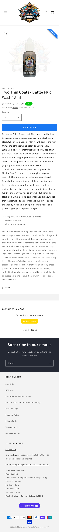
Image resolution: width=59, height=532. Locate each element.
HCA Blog (9, 390)
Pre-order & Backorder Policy (18, 396)
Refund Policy (11, 409)
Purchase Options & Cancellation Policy (22, 402)
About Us (9, 384)
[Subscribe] (50, 363)
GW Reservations (12, 433)
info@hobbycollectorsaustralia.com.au (30, 464)
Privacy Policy (11, 421)
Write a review (29, 321)
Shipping (15, 107)
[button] (5, 13)
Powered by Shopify (42, 527)
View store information (15, 224)
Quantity (5, 112)
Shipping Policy (12, 415)
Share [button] (7, 287)
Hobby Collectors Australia (25, 527)
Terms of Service (12, 427)
